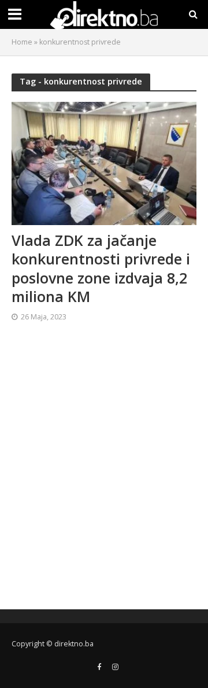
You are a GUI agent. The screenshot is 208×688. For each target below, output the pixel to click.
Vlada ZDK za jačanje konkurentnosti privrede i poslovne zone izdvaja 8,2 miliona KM (101, 268)
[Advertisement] (104, 470)
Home (22, 42)
